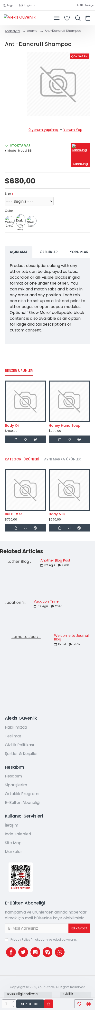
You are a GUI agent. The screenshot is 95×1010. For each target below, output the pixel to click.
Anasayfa (12, 31)
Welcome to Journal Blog (71, 637)
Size (8, 193)
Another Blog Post (55, 560)
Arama (32, 31)
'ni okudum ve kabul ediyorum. (43, 939)
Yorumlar (79, 251)
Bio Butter (13, 514)
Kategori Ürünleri (22, 459)
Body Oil (12, 425)
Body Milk (57, 514)
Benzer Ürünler (19, 371)
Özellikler (49, 251)
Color (9, 211)
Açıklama (19, 251)
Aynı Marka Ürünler (62, 459)
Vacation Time (46, 601)
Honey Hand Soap (65, 425)
